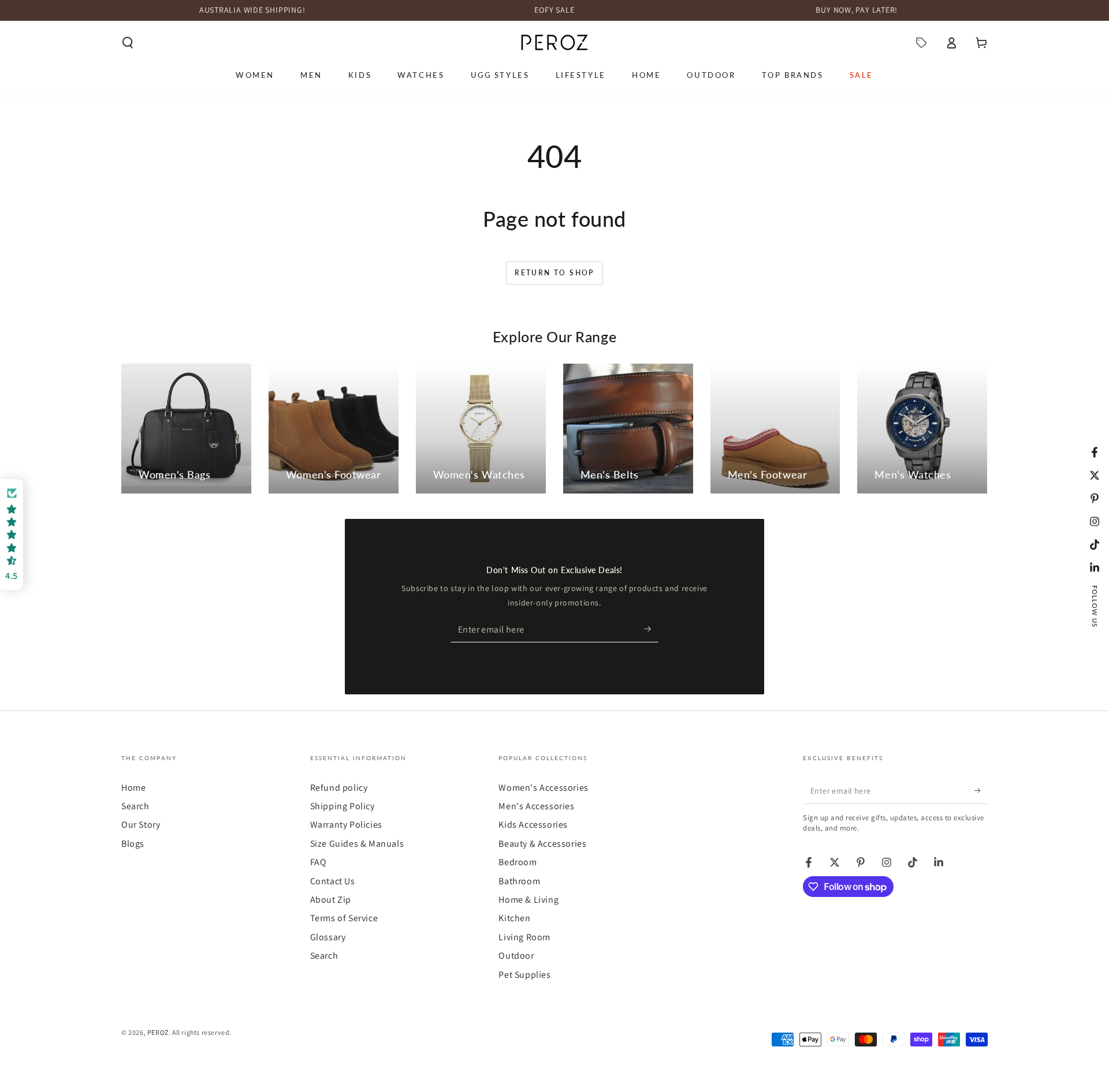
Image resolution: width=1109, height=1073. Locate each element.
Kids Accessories (533, 824)
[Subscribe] (651, 629)
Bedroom (517, 862)
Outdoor (516, 955)
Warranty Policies (346, 824)
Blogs (132, 844)
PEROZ (158, 1032)
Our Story (140, 824)
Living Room (524, 937)
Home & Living (528, 899)
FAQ (318, 862)
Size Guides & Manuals (357, 844)
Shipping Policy (342, 806)
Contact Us (332, 881)
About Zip (330, 899)
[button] (128, 42)
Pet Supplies (524, 975)
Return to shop (554, 272)
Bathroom (519, 881)
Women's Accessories (543, 788)
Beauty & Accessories (542, 844)
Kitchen (514, 918)
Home (133, 788)
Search (135, 806)
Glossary (328, 937)
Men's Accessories (536, 806)
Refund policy (339, 788)
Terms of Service (344, 918)
